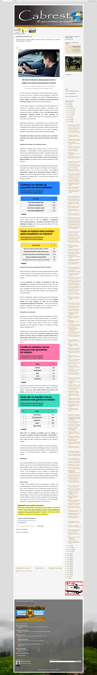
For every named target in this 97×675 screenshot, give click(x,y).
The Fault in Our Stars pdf (22, 649)
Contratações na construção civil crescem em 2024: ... (74, 465)
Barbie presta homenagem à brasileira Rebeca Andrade (74, 221)
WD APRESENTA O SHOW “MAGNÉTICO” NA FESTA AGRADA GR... (74, 418)
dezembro (70, 108)
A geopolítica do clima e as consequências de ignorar (74, 165)
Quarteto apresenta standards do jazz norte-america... (74, 157)
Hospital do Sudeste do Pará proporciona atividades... (74, 335)
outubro (70, 112)
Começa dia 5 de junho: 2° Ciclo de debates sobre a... (74, 447)
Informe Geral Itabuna (22, 625)
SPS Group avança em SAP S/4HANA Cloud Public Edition (74, 184)
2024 (68, 106)
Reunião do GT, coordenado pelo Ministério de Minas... (74, 425)
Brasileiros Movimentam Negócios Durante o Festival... (73, 497)
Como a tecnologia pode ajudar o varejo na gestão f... (74, 132)
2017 (68, 565)
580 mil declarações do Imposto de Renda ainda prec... (74, 210)
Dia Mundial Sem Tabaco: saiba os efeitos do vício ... (74, 481)
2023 (68, 553)
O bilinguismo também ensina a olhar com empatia (74, 232)
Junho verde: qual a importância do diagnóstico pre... (74, 534)
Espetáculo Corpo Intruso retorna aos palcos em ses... (73, 317)
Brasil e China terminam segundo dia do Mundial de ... (74, 242)
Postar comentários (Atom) (26, 571)
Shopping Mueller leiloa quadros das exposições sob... (74, 395)
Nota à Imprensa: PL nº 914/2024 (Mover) (73, 440)
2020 (68, 559)
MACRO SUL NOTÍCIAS (22, 653)
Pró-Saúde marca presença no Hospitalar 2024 (74, 370)
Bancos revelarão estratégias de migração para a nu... (74, 125)
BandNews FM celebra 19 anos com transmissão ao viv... (74, 214)
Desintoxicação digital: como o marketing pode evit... (74, 478)
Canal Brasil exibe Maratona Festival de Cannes (74, 260)
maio (69, 121)
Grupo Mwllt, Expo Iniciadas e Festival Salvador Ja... (74, 332)
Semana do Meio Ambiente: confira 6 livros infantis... (74, 180)
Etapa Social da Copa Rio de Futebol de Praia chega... (74, 349)
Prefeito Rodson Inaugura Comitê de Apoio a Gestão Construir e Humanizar (32, 626)
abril (69, 545)
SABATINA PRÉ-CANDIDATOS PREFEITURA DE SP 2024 (74, 471)
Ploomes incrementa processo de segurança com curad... (73, 366)
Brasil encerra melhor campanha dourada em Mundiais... (73, 246)
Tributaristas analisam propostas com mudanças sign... (74, 433)
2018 (68, 563)
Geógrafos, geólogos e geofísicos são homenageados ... (73, 429)
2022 (68, 555)
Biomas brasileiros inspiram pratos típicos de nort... (74, 207)
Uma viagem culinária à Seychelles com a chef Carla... (73, 409)
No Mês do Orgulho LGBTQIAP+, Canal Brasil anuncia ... (74, 256)
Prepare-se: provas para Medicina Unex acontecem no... (74, 170)
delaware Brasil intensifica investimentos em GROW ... (74, 475)
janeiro (69, 551)
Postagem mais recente (23, 568)
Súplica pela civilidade (72, 167)
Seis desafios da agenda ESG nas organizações (74, 388)
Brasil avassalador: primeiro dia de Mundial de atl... (74, 238)
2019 (68, 561)
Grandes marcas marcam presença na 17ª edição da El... (74, 507)
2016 (68, 566)
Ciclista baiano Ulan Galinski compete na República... (74, 284)
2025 (68, 104)
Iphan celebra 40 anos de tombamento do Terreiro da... (74, 522)
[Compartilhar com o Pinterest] (43, 526)
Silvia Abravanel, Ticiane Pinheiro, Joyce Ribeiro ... (74, 392)
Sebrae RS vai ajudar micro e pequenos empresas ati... (74, 385)
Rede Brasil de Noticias (23, 630)
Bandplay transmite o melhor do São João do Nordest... (74, 218)
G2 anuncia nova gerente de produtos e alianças (74, 501)
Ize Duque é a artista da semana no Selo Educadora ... (74, 526)
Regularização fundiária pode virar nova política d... (74, 188)
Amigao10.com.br (21, 655)
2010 (68, 578)
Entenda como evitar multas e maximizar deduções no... (74, 489)
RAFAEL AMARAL (26, 661)
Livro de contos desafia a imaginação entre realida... (74, 437)
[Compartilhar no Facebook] (41, 526)
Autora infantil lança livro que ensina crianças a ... (74, 363)
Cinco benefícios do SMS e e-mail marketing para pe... (74, 307)
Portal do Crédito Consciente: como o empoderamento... (74, 468)
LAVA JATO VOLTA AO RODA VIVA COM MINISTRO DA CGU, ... (74, 443)
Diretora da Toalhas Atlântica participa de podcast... (74, 360)
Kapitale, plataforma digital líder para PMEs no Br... (74, 530)
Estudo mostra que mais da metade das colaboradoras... (74, 538)
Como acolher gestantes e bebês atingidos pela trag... (74, 459)
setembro (70, 113)
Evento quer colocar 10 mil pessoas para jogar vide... (74, 147)
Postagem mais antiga (55, 568)
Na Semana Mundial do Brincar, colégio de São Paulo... (73, 542)
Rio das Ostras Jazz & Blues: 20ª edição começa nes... (74, 378)
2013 (68, 572)
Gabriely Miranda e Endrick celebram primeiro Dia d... (74, 504)
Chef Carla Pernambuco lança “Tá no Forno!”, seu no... (74, 278)
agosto (69, 115)
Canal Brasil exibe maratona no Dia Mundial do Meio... (74, 140)
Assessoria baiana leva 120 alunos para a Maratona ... (74, 197)
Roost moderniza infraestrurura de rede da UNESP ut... (74, 382)
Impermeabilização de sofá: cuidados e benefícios (74, 514)
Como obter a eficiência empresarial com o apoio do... (74, 136)
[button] (17, 48)
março (69, 547)
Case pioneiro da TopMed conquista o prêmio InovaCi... (73, 274)
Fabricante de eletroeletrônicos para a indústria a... (73, 153)
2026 (68, 102)
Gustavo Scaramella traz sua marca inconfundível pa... (74, 268)
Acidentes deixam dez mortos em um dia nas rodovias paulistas (30, 640)
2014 (68, 570)
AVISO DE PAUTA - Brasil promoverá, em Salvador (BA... (74, 203)
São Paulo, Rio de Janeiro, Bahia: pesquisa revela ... (74, 373)
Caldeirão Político (21, 648)
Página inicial (39, 568)
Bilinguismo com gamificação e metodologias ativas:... (74, 227)
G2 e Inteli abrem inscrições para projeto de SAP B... (74, 325)
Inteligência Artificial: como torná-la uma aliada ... (73, 517)
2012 (68, 574)
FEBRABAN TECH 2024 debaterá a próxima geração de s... (73, 493)
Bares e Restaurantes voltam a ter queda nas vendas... (74, 224)
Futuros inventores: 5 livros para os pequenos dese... (74, 304)
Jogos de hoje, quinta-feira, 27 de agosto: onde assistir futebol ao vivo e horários (34, 631)
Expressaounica (21, 634)
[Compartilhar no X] (40, 526)
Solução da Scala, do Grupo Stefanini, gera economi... (74, 399)
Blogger (57, 669)
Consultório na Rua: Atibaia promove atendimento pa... (74, 462)
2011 (68, 576)
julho (69, 117)
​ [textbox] (17, 48)
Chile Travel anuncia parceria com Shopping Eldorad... (74, 281)
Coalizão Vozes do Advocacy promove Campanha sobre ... (74, 455)
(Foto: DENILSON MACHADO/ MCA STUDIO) (74, 271)
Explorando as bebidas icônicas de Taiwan (73, 150)
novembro (70, 110)
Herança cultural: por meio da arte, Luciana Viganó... (74, 263)
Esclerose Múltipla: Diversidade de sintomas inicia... (74, 143)
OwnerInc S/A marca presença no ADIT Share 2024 (74, 356)
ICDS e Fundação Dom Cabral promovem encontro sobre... (74, 341)
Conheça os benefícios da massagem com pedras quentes (73, 298)
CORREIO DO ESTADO (22, 639)
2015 (68, 568)
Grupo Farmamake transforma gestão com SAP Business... (73, 329)
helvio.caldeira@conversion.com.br (26, 520)
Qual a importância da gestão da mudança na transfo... (74, 174)
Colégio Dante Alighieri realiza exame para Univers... (74, 287)
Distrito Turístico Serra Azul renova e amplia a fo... (74, 486)
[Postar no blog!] (39, 526)
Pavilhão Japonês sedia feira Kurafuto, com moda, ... (74, 290)
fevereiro (70, 549)
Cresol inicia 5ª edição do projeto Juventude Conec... (74, 310)
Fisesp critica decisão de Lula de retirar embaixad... (74, 422)
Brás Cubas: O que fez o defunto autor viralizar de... (74, 235)
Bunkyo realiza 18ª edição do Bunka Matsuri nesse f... (74, 253)
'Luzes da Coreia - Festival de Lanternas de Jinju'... (74, 162)
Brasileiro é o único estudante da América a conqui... (74, 250)
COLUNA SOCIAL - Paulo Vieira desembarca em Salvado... (73, 405)
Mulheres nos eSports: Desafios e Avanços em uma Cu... (73, 345)
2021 (68, 557)
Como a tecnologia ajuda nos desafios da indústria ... (74, 128)
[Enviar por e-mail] (37, 526)
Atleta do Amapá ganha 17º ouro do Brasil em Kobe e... (74, 200)
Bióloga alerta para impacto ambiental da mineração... (74, 402)
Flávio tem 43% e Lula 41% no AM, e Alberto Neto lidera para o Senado (32, 636)
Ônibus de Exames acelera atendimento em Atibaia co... (74, 352)
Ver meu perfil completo (26, 663)
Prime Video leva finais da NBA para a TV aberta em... (74, 415)
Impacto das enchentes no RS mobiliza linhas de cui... (74, 511)
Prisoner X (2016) (20, 645)
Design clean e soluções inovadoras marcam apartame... (73, 313)
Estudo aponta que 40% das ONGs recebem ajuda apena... (74, 191)
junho (69, 119)
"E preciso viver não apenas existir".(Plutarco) (28, 644)
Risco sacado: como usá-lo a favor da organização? (74, 177)
